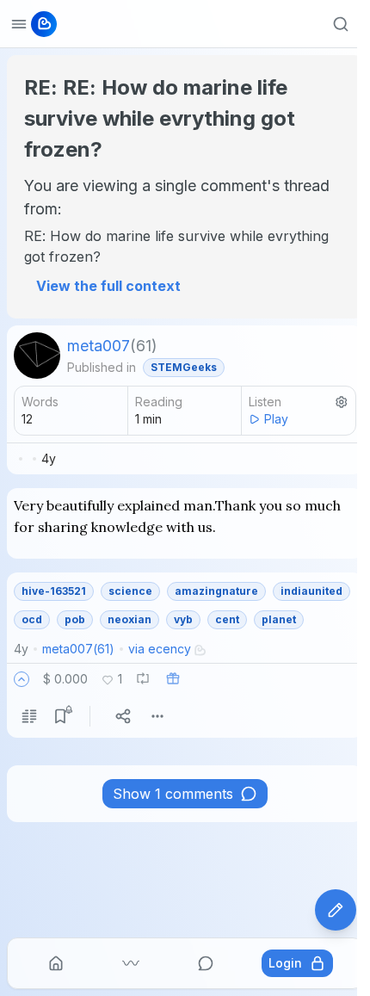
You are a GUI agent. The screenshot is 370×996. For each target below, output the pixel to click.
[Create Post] (335, 910)
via (159, 648)
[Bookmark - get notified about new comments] (60, 716)
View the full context (108, 285)
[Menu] (157, 716)
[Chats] (206, 963)
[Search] (341, 24)
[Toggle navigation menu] (19, 24)
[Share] (123, 716)
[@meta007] (37, 355)
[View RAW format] (29, 716)
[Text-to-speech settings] (341, 402)
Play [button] (276, 418)
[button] (21, 679)
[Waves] (131, 963)
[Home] (56, 963)
